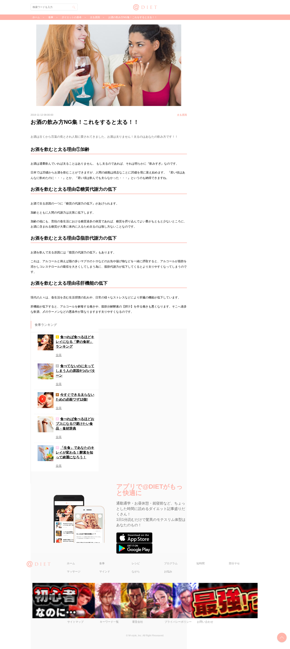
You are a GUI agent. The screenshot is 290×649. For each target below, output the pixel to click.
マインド (104, 571)
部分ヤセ (234, 563)
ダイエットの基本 (72, 17)
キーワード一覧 (109, 621)
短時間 (200, 563)
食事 (102, 563)
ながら (136, 571)
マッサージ (73, 571)
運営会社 (137, 621)
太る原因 (95, 17)
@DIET (145, 6)
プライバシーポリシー (178, 621)
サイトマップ (75, 621)
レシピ (136, 563)
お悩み (168, 571)
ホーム (71, 563)
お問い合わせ (205, 621)
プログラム (171, 563)
